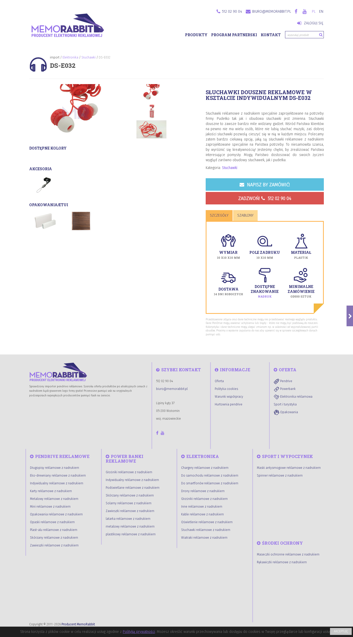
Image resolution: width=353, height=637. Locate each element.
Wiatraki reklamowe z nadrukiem (204, 537)
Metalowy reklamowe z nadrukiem (54, 499)
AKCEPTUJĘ (341, 631)
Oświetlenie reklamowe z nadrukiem (207, 522)
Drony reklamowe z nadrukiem (203, 491)
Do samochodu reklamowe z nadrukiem (209, 475)
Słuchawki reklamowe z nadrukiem (205, 530)
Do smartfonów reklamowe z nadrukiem (209, 483)
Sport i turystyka (285, 404)
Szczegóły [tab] (219, 215)
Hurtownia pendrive (228, 404)
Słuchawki (88, 57)
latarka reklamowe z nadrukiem (128, 519)
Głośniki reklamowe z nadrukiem (129, 472)
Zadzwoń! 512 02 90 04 (264, 198)
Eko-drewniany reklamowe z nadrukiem (58, 475)
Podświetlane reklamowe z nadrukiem (132, 488)
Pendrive (285, 381)
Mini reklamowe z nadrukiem (50, 506)
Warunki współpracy (229, 396)
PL (314, 11)
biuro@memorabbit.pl (271, 11)
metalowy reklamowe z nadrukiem (130, 526)
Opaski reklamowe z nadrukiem (52, 522)
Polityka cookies (226, 389)
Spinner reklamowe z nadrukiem (280, 475)
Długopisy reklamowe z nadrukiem (54, 468)
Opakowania (288, 412)
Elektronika (70, 57)
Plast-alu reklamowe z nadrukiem (53, 530)
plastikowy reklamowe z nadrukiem (131, 534)
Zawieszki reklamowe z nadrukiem (54, 545)
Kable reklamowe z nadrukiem (202, 514)
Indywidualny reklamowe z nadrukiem (56, 483)
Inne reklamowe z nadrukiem (201, 506)
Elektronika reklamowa (295, 396)
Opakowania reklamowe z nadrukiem (56, 514)
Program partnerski (234, 34)
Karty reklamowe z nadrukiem (51, 491)
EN (321, 11)
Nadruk (265, 296)
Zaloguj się (313, 23)
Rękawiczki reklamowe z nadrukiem (282, 562)
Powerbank (287, 389)
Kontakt (271, 34)
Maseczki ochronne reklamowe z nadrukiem (288, 554)
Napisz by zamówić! (268, 185)
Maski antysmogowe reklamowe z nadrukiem (289, 468)
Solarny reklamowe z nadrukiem (128, 503)
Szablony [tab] (245, 215)
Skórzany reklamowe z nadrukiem (54, 537)
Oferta (219, 381)
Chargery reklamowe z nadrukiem (204, 468)
